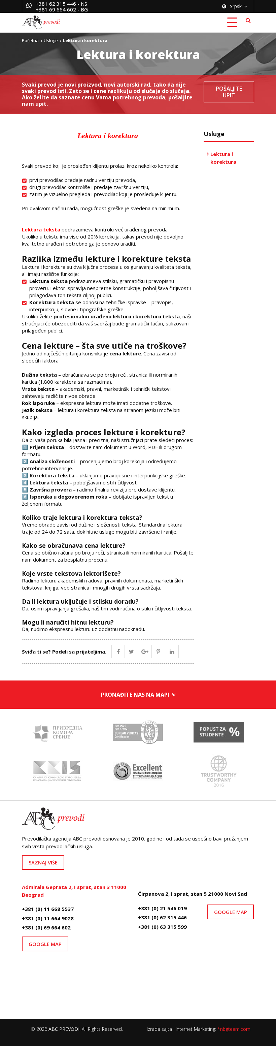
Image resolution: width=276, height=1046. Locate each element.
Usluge (51, 40)
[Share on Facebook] (118, 651)
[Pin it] (158, 651)
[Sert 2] (218, 773)
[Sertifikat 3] (57, 773)
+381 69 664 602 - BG (62, 9)
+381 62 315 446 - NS (61, 3)
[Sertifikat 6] (219, 734)
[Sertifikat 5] (57, 734)
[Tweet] (131, 651)
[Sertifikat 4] (138, 773)
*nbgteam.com (233, 1029)
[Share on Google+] (145, 651)
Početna (30, 40)
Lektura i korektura (223, 158)
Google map (45, 944)
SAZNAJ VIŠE (43, 862)
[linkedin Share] (172, 651)
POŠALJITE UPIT (229, 92)
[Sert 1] (138, 734)
